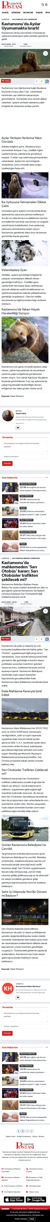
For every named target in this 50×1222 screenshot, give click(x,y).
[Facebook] (19, 1131)
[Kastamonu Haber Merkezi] (8, 988)
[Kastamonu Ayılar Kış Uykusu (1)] (25, 339)
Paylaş (7, 81)
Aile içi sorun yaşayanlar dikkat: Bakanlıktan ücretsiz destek (33, 549)
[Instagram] (27, 1131)
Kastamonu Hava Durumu (34, 1170)
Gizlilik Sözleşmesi (24, 1136)
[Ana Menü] (46, 5)
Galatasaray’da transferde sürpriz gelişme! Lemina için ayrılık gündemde (33, 501)
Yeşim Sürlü (21, 413)
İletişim (41, 1136)
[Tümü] (47, 478)
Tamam (31, 1219)
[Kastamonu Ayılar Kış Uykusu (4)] (25, 253)
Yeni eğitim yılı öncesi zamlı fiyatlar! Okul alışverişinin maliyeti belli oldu (33, 489)
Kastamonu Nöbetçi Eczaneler (11, 1170)
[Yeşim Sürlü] (8, 415)
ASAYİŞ (5, 13)
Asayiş (23, 508)
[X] (23, 1131)
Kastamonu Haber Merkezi (28, 986)
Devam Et (19, 423)
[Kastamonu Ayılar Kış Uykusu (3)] (25, 185)
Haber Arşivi (10, 1136)
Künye (35, 1136)
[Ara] (43, 5)
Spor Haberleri (26, 496)
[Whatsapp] (32, 1131)
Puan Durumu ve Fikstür (13, 1186)
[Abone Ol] (47, 81)
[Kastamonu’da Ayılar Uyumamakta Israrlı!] (25, 63)
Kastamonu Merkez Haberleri (26, 558)
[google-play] (36, 1200)
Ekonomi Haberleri (28, 484)
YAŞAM (39, 13)
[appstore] (14, 1200)
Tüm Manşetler (35, 1186)
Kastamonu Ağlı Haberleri (24, 19)
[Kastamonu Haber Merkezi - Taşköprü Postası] (12, 4)
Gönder (7, 463)
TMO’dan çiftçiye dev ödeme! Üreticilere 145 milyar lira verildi (33, 537)
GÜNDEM (15, 13)
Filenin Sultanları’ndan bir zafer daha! (33, 525)
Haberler (5, 19)
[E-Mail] (18, 428)
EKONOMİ (28, 13)
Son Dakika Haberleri (12, 1192)
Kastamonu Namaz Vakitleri (11, 1179)
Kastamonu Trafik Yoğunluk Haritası (34, 1179)
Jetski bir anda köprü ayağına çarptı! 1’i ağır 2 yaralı (33, 513)
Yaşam (23, 544)
